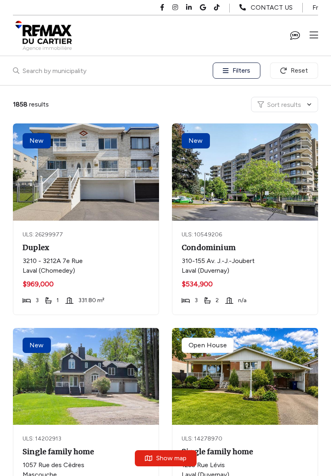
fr (315, 7)
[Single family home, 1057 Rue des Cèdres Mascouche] (87, 376)
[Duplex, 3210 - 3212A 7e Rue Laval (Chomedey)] (87, 172)
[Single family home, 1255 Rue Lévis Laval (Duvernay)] (246, 376)
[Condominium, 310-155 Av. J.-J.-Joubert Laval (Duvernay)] (246, 172)
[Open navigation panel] (314, 35)
